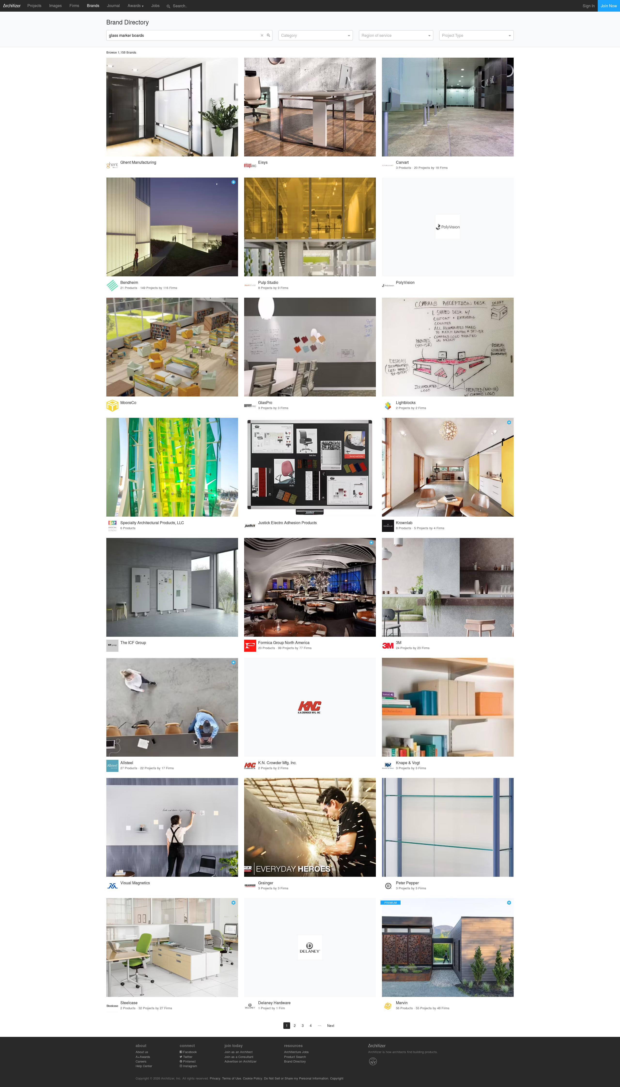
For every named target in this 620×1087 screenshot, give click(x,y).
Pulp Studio (268, 282)
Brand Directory (295, 1061)
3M (398, 642)
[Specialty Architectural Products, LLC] (172, 467)
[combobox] (316, 35)
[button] (263, 35)
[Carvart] (448, 107)
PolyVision (405, 282)
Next (330, 1025)
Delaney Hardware (274, 1002)
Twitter (187, 1056)
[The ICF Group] (172, 587)
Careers (141, 1061)
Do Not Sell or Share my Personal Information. (296, 1078)
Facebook (189, 1051)
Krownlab (404, 522)
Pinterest (189, 1061)
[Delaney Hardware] (310, 947)
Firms (74, 5)
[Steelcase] (172, 947)
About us (142, 1051)
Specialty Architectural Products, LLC (152, 522)
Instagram (189, 1066)
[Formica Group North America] (310, 587)
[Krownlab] (448, 467)
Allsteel (126, 762)
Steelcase (129, 1002)
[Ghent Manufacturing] (172, 107)
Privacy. (215, 1078)
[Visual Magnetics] (172, 827)
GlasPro (265, 402)
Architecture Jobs (296, 1051)
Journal (113, 5)
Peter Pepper (407, 882)
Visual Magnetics (135, 882)
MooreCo (128, 402)
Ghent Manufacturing (138, 162)
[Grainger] (310, 827)
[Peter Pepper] (448, 827)
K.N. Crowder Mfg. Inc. (277, 762)
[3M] (448, 587)
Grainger (265, 882)
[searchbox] (282, 35)
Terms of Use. (232, 1078)
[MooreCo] (172, 347)
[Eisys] (310, 107)
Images (55, 5)
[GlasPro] (310, 347)
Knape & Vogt (408, 762)
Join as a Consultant (239, 1056)
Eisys (263, 162)
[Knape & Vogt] (448, 707)
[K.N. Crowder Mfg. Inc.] (310, 707)
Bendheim (129, 282)
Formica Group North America (284, 642)
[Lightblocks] (448, 347)
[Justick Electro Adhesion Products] (310, 467)
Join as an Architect (239, 1051)
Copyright (336, 1078)
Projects (34, 5)
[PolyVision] (448, 227)
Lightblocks (406, 402)
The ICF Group (133, 642)
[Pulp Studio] (310, 227)
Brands (93, 5)
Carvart (402, 162)
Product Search (295, 1056)
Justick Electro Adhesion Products (287, 522)
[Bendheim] (172, 227)
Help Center (144, 1066)
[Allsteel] (172, 707)
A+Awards (143, 1056)
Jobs (155, 5)
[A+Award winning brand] (233, 182)
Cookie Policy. (253, 1078)
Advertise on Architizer (240, 1061)
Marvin (402, 1002)
